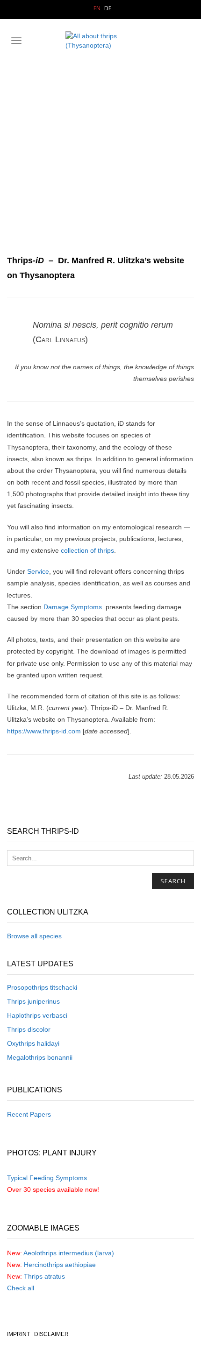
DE (107, 8)
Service (38, 571)
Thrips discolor (28, 1029)
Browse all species (34, 936)
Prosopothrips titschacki (42, 987)
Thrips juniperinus (33, 1001)
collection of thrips (87, 550)
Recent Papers (29, 1114)
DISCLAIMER (51, 1334)
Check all (20, 1288)
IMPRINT (18, 1334)
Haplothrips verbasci (37, 1015)
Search (173, 881)
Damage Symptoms (72, 607)
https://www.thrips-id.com (44, 731)
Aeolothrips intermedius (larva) (68, 1253)
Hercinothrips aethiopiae (60, 1264)
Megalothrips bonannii (39, 1057)
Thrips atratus (44, 1276)
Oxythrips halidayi (33, 1043)
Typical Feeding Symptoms (47, 1178)
